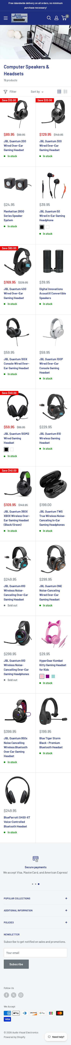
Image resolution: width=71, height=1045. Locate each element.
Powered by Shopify (14, 1037)
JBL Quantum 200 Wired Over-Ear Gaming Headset (15, 145)
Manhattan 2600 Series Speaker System (14, 216)
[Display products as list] (65, 91)
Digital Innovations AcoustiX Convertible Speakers (52, 293)
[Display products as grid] (59, 91)
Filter (13, 91)
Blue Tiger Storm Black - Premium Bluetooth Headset (51, 742)
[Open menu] (6, 18)
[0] (64, 18)
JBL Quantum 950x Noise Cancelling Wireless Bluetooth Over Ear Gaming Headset (15, 747)
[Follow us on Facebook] (6, 995)
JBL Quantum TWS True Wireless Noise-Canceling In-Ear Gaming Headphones (52, 518)
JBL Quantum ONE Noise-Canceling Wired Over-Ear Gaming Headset (50, 592)
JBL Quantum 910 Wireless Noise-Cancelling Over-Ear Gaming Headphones (16, 667)
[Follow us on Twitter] (13, 995)
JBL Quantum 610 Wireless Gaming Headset (50, 438)
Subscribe (16, 964)
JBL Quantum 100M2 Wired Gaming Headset (16, 438)
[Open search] (49, 18)
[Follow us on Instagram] (20, 995)
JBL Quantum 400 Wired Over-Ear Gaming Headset (15, 293)
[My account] (56, 18)
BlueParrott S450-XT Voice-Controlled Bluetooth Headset (17, 822)
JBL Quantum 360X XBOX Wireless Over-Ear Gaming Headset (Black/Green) (17, 518)
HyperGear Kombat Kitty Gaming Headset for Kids (52, 665)
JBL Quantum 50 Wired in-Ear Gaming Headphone (52, 216)
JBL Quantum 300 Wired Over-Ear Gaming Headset (50, 145)
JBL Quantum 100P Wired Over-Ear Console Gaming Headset (51, 365)
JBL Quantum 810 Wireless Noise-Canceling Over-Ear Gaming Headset (16, 592)
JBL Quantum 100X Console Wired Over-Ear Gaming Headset (16, 363)
